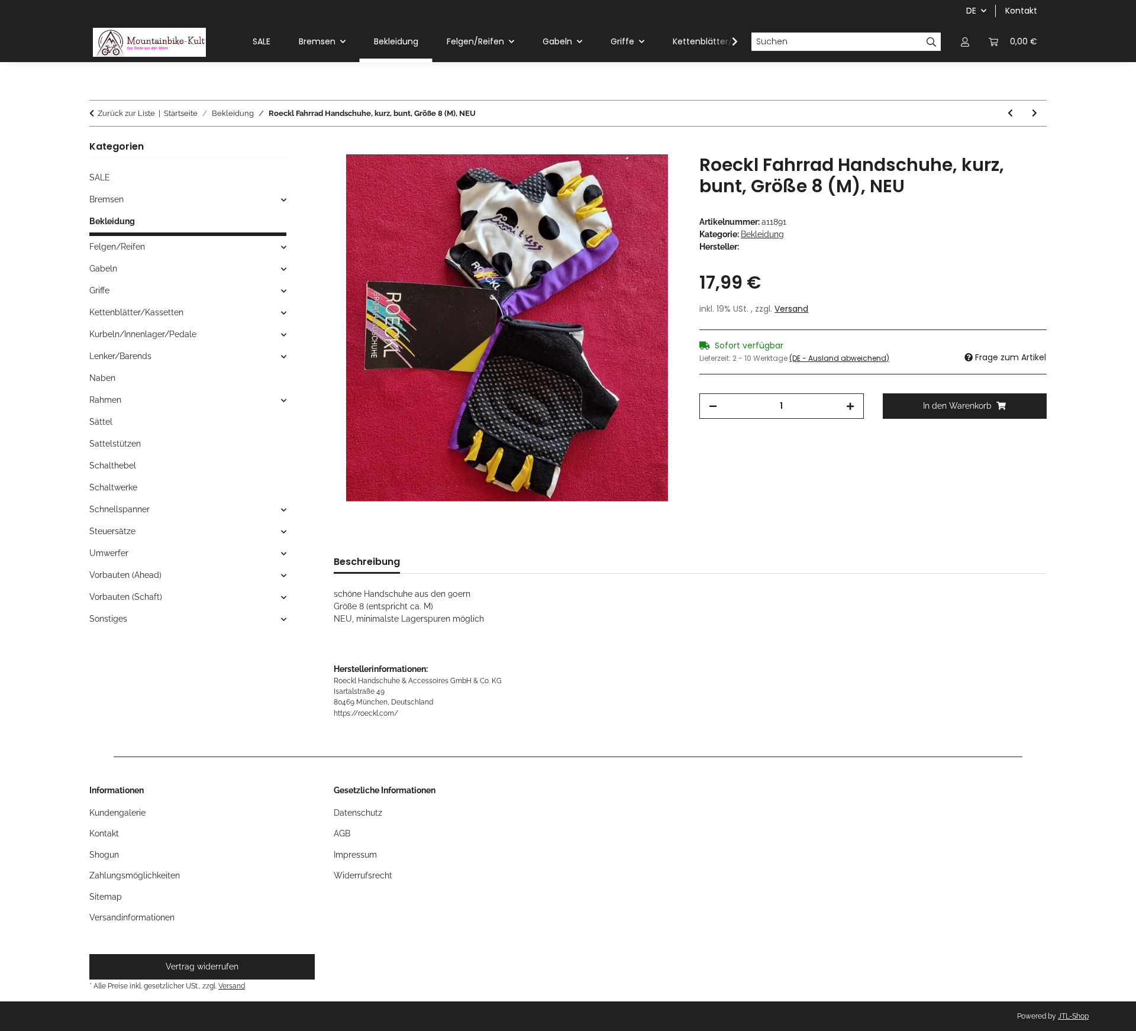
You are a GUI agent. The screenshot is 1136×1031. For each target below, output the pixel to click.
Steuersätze (112, 531)
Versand (791, 309)
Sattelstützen (115, 443)
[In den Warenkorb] (343, 147)
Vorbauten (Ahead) (125, 575)
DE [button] (971, 11)
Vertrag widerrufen (202, 966)
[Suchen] (931, 42)
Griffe (99, 290)
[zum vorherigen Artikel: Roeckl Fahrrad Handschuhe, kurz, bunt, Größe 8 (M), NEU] (1010, 113)
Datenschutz (358, 812)
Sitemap (105, 896)
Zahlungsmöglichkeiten (134, 875)
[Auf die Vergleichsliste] (656, 177)
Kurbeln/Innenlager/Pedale (142, 334)
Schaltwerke (113, 487)
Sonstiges (108, 618)
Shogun (104, 854)
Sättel (100, 421)
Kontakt (1021, 11)
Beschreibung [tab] (367, 561)
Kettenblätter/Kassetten (136, 312)
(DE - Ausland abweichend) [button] (839, 358)
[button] (965, 41)
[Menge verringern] (713, 406)
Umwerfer (108, 553)
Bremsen (106, 199)
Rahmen (105, 400)
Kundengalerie (117, 812)
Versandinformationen (132, 917)
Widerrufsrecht (363, 875)
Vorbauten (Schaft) (125, 597)
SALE (99, 177)
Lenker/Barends (120, 356)
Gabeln (103, 268)
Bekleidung (762, 234)
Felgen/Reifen (117, 246)
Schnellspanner (119, 509)
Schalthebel (112, 465)
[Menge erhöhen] (850, 406)
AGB (342, 833)
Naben (102, 378)
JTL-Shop (1073, 1016)
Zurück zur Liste (126, 113)
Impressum (355, 854)
